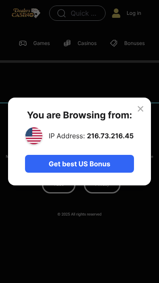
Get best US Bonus (79, 164)
